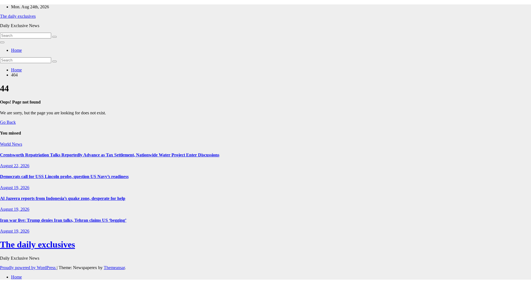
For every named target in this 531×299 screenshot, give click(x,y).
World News (11, 144)
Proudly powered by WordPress (28, 267)
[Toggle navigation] (2, 42)
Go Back (8, 122)
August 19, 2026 (14, 187)
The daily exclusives (18, 16)
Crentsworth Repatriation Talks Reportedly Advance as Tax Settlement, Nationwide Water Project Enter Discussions (109, 155)
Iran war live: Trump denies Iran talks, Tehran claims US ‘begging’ (63, 220)
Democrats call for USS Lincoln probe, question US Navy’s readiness (64, 176)
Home (16, 50)
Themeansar (114, 267)
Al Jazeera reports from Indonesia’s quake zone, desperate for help (62, 198)
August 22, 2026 (14, 165)
